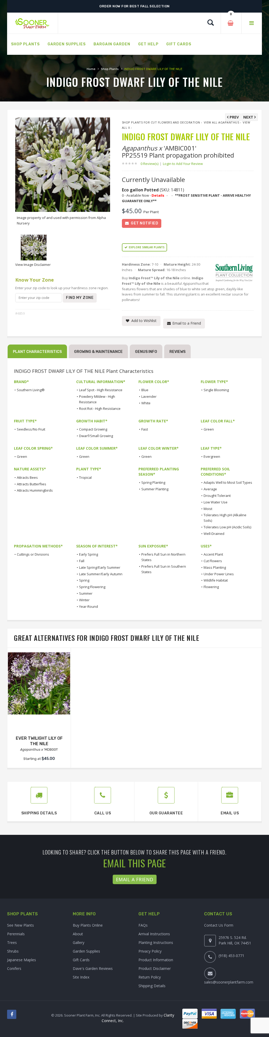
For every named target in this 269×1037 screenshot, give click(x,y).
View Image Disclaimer (33, 264)
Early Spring (88, 554)
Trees (12, 942)
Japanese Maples (21, 959)
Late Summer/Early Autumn (100, 574)
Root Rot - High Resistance (100, 408)
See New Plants (20, 925)
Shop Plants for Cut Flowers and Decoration (161, 122)
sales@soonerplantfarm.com (228, 982)
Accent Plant (213, 554)
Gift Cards (81, 959)
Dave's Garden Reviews (93, 968)
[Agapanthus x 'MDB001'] (39, 683)
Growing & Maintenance (98, 352)
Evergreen (212, 456)
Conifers (14, 968)
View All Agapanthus (221, 122)
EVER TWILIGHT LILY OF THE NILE (39, 741)
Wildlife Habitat (216, 580)
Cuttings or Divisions (33, 554)
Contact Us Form (218, 925)
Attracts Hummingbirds (35, 490)
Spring (84, 580)
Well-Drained (214, 533)
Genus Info (146, 352)
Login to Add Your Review (183, 163)
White (146, 403)
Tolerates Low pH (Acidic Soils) (227, 527)
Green (209, 429)
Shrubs (13, 951)
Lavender (149, 396)
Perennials (16, 933)
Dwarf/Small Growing (96, 435)
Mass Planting (215, 567)
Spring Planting (153, 482)
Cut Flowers (213, 560)
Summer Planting (154, 489)
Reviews (177, 352)
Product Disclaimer (154, 968)
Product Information (155, 959)
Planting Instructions (155, 942)
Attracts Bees (27, 477)
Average (210, 489)
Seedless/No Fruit (31, 429)
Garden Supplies (86, 951)
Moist (208, 508)
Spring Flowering (92, 586)
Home (91, 69)
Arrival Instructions (154, 933)
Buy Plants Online (88, 925)
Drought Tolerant (217, 495)
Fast (144, 429)
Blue (144, 390)
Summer (85, 593)
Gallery (78, 942)
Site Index (81, 977)
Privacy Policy (150, 951)
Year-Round (88, 606)
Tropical (85, 477)
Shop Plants (110, 69)
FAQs (143, 925)
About (78, 933)
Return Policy (149, 977)
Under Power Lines (219, 574)
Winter (84, 600)
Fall (81, 560)
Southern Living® (31, 390)
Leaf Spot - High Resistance (100, 390)
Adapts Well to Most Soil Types (228, 482)
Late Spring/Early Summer (99, 567)
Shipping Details (151, 985)
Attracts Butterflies (31, 484)
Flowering (211, 586)
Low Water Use (215, 502)
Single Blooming (216, 390)
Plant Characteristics (37, 352)
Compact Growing (93, 429)
